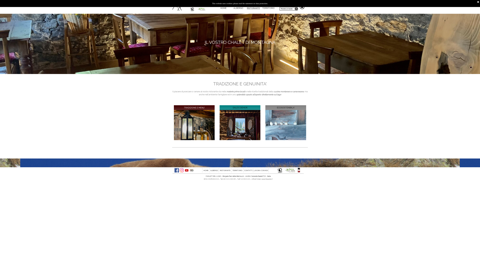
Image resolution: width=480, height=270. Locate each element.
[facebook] (176, 170)
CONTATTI (248, 170)
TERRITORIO (268, 8)
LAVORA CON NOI (261, 170)
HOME (223, 8)
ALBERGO (238, 8)
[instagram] (182, 170)
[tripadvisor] (192, 170)
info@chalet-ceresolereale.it (262, 179)
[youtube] (186, 170)
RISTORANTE (253, 8)
